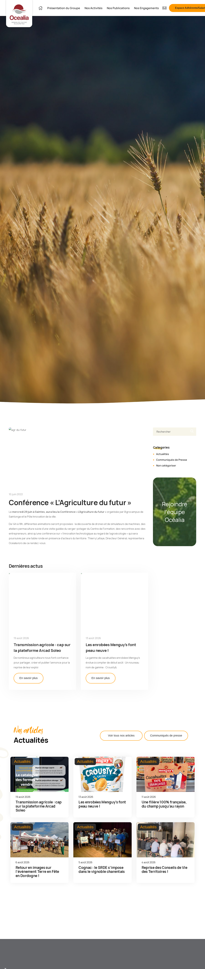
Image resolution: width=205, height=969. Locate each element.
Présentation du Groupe (63, 8)
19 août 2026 (21, 638)
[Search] (191, 431)
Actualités (162, 454)
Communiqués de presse (166, 735)
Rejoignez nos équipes (18, 961)
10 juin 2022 (16, 494)
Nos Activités (93, 8)
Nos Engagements (146, 8)
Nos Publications (118, 8)
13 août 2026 (93, 638)
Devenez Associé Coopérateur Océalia (54, 961)
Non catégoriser (166, 465)
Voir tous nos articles (121, 735)
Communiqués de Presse (171, 460)
